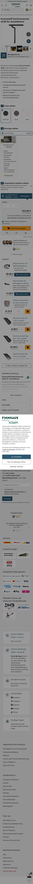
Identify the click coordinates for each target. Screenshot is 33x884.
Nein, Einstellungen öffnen (16, 462)
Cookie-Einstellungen (8, 449)
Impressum (20, 466)
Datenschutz (13, 466)
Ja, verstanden (16, 457)
